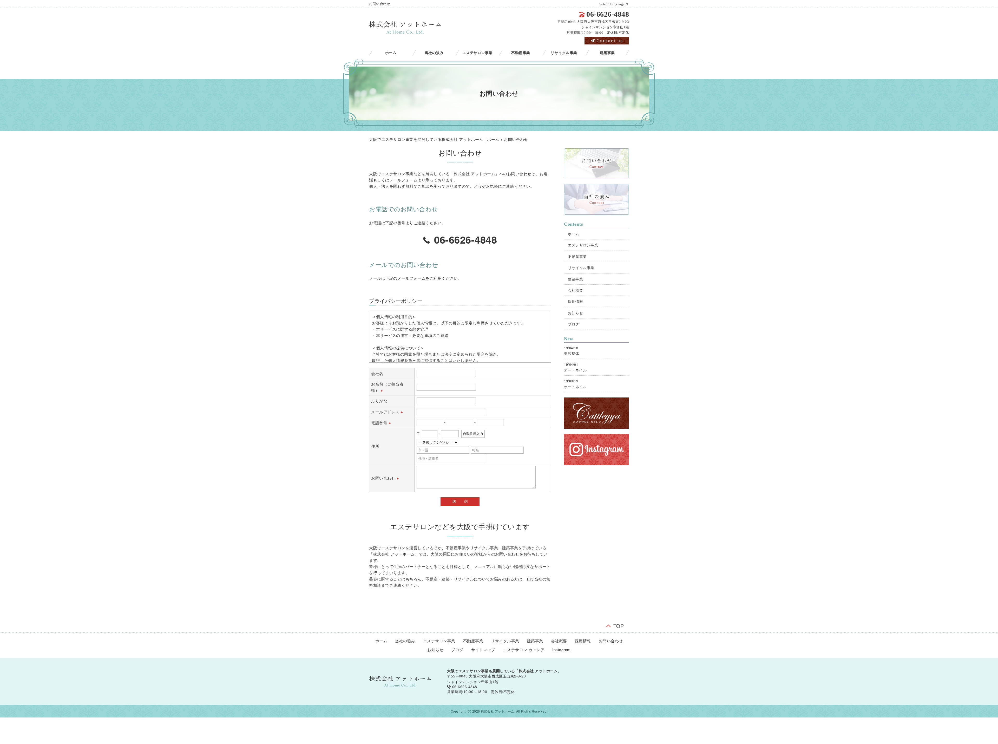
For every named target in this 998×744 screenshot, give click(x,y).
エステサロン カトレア (524, 649)
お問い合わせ (611, 640)
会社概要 (575, 290)
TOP (618, 624)
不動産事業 (520, 53)
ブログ (573, 324)
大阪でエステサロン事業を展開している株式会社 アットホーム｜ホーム (434, 139)
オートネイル (575, 370)
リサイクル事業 (564, 53)
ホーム (391, 53)
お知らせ (575, 312)
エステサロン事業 (477, 53)
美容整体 (571, 353)
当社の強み (434, 53)
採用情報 (575, 301)
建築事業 (607, 53)
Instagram (561, 649)
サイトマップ (483, 649)
